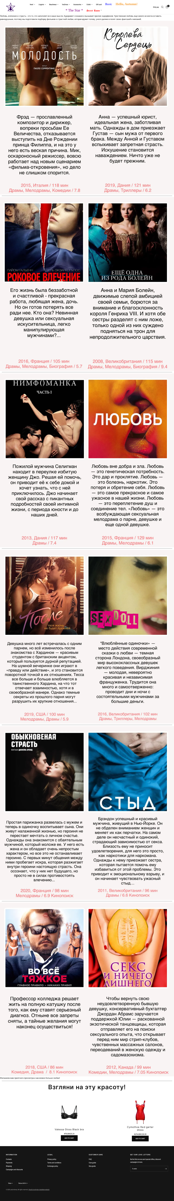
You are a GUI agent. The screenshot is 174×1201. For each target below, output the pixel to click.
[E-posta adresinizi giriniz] (165, 1169)
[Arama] (162, 7)
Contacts (9, 1159)
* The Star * (74, 10)
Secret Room (93, 10)
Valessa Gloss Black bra (69, 1129)
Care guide (92, 1162)
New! (31, 4)
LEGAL (50, 1154)
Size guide (92, 1166)
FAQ (90, 1159)
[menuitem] (32, 4)
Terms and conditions (54, 1162)
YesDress (65, 4)
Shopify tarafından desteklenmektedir (39, 1190)
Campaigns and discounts (14, 1169)
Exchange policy (52, 1166)
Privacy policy (51, 1159)
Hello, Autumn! (127, 4)
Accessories (77, 4)
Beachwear (53, 4)
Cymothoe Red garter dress (140, 1128)
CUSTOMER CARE (96, 1154)
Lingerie (41, 4)
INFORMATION (11, 1154)
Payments (9, 1162)
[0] (166, 7)
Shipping (9, 1166)
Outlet (89, 4)
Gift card (99, 4)
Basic (108, 4)
